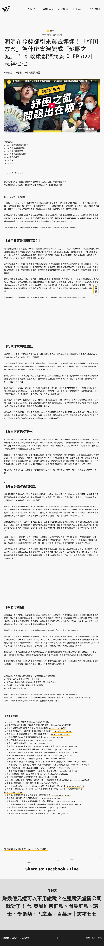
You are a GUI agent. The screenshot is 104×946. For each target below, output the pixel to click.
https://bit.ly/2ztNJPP (48, 777)
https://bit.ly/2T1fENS (62, 756)
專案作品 (48, 9)
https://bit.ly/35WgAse (62, 731)
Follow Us (78, 9)
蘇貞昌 (9, 72)
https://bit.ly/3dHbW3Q (38, 743)
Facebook (56, 869)
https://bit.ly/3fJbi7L (44, 740)
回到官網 (95, 9)
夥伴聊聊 (63, 9)
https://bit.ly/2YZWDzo (48, 783)
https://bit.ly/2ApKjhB (62, 750)
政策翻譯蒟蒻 (33, 72)
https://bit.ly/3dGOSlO (61, 725)
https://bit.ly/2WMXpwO (66, 746)
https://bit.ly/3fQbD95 (53, 737)
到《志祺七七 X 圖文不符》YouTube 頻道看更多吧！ (26, 849)
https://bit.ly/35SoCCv (59, 774)
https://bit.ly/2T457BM (50, 798)
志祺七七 (32, 9)
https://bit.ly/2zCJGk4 (66, 801)
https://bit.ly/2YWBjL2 (13, 792)
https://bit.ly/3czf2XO (68, 753)
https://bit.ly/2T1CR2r (68, 771)
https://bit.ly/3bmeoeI (68, 768)
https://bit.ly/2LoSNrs (60, 734)
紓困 (19, 72)
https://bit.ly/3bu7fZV (71, 804)
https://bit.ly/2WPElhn (55, 759)
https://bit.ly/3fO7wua (48, 811)
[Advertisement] (52, 21)
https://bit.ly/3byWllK (75, 786)
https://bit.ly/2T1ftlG (57, 728)
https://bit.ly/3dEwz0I (61, 795)
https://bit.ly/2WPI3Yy (80, 765)
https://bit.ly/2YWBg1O (79, 780)
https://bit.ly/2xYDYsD (60, 814)
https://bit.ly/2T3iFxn (57, 808)
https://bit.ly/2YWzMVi (40, 722)
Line (74, 869)
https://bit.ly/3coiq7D (76, 762)
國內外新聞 (57, 35)
